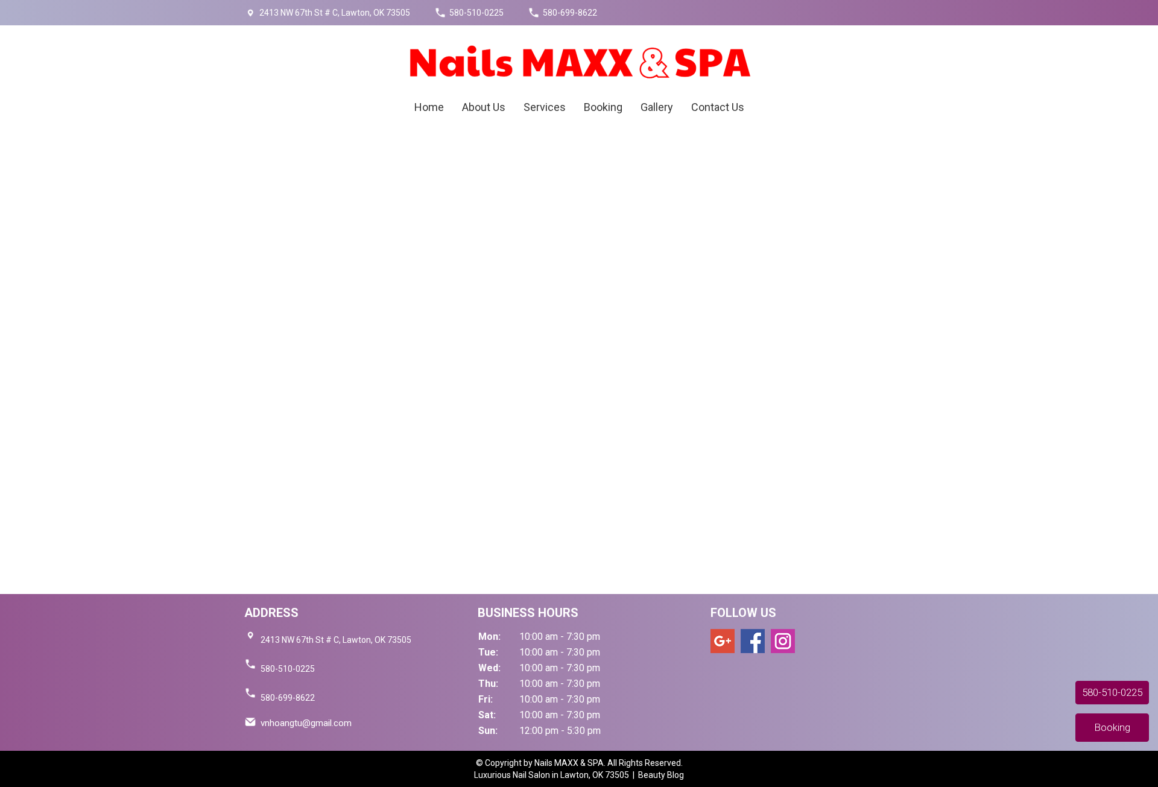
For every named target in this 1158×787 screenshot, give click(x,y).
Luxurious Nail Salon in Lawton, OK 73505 (553, 775)
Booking (603, 107)
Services (545, 107)
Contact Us (717, 107)
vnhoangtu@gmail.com (306, 723)
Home (429, 107)
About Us (483, 107)
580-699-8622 (570, 12)
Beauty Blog (661, 775)
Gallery (657, 107)
